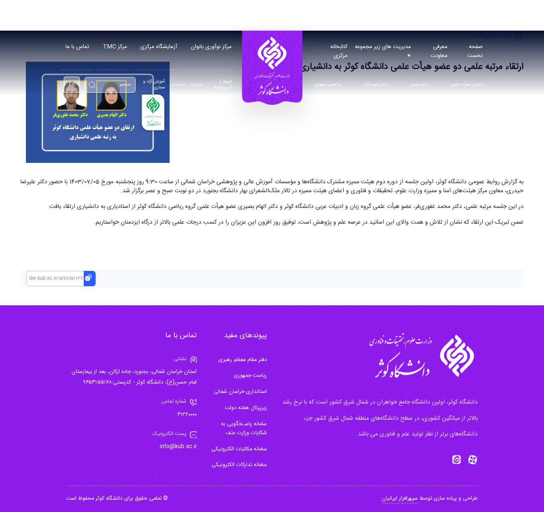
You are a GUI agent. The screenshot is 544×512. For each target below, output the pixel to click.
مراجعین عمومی (327, 85)
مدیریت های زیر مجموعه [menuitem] (383, 46)
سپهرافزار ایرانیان (400, 498)
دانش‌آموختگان (375, 85)
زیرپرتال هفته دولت (246, 408)
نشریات (196, 85)
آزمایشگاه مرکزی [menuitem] (158, 46)
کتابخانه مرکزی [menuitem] (339, 51)
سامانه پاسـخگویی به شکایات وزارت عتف (244, 429)
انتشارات (177, 85)
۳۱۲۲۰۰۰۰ (187, 414)
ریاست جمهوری (250, 375)
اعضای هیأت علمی (467, 85)
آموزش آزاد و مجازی (154, 85)
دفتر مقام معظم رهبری (242, 360)
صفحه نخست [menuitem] (475, 51)
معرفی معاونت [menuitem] (439, 51)
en (72, 84)
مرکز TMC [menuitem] (115, 46)
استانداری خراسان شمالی (240, 391)
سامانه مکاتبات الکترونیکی (239, 449)
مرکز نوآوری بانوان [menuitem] (211, 46)
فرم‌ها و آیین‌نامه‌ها (222, 85)
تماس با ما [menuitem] (77, 46)
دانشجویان (419, 85)
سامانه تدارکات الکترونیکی (239, 465)
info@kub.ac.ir (178, 446)
